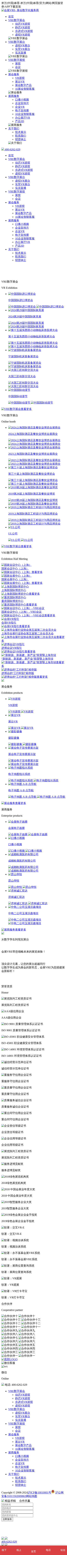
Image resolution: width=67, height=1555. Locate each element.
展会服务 (13, 74)
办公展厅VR (22, 117)
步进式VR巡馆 (24, 31)
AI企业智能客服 (25, 114)
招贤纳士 (20, 139)
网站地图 (31, 1496)
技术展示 (20, 132)
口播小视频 (22, 99)
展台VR (20, 81)
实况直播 (20, 52)
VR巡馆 (20, 77)
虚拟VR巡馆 (22, 34)
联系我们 (20, 135)
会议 (18, 67)
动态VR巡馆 (22, 23)
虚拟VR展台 (22, 45)
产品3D (19, 121)
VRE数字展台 (16, 41)
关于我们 (13, 128)
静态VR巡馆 (22, 27)
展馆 (18, 63)
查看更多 (26, 409)
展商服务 (13, 96)
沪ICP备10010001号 (39, 1492)
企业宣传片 (22, 103)
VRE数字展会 (16, 20)
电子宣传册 (22, 110)
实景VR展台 (22, 49)
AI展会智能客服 (25, 88)
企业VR (20, 106)
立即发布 (7, 1519)
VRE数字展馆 (16, 59)
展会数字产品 (23, 85)
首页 (11, 16)
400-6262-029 (12, 149)
